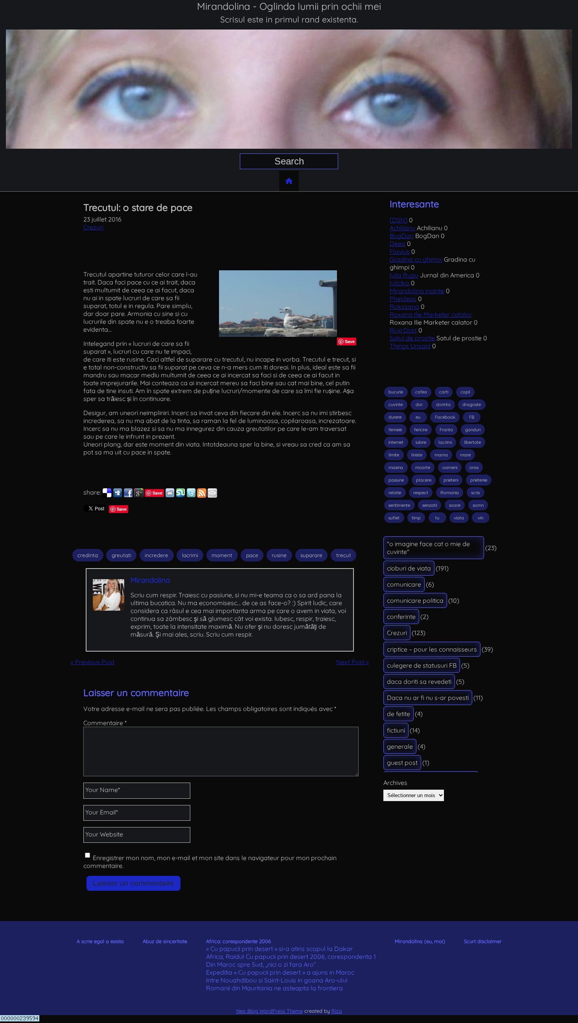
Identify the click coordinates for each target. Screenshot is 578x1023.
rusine (279, 555)
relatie (394, 492)
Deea (397, 243)
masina (395, 467)
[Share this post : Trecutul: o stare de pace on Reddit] (170, 495)
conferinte (401, 616)
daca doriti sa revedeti (419, 681)
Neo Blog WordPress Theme (269, 1011)
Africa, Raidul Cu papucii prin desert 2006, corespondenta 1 (291, 956)
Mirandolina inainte (417, 291)
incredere (156, 555)
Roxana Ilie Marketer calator (431, 314)
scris (475, 492)
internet (395, 442)
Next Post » (352, 662)
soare (454, 505)
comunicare (404, 584)
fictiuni (396, 730)
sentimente (399, 505)
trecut (343, 555)
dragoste (471, 404)
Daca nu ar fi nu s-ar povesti (428, 698)
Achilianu (402, 228)
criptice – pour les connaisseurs (432, 649)
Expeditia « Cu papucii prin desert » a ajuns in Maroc (280, 972)
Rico (336, 1011)
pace (252, 555)
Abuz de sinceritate (165, 941)
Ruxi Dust (403, 330)
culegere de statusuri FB (422, 665)
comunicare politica (415, 600)
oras (474, 467)
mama (441, 455)
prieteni (451, 480)
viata (459, 518)
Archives (395, 783)
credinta (87, 555)
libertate (472, 442)
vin (480, 518)
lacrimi (190, 555)
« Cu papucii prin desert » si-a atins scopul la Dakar (279, 949)
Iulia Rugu (404, 275)
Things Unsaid (410, 346)
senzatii (429, 505)
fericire (420, 429)
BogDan (402, 236)
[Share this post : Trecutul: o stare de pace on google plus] (139, 495)
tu (437, 518)
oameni (449, 467)
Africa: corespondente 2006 (238, 941)
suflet (393, 518)
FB (471, 417)
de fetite (398, 714)
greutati (121, 555)
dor (419, 404)
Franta (446, 429)
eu (418, 417)
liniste (416, 455)
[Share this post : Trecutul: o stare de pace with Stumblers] (180, 495)
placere (423, 480)
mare (465, 455)
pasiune (396, 480)
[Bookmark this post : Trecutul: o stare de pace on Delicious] (107, 495)
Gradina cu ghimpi (416, 259)
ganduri (472, 429)
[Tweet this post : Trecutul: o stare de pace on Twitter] (191, 495)
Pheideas (403, 299)
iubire (421, 442)
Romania (449, 492)
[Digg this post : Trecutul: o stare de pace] (117, 495)
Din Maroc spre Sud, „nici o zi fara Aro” (261, 964)
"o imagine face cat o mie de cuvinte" (428, 548)
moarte (422, 467)
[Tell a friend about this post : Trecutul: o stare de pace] (212, 495)
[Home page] (289, 181)
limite (393, 455)
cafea (421, 392)
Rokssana (404, 306)
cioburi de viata (409, 568)
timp (416, 518)
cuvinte (395, 404)
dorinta (443, 404)
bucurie (395, 392)
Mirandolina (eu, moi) (420, 941)
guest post (402, 762)
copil (465, 392)
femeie (395, 429)
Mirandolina (150, 580)
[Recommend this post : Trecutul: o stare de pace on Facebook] (128, 495)
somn (478, 505)
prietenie (478, 480)
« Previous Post (92, 662)
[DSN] (398, 220)
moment (222, 555)
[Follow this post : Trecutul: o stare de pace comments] (201, 495)
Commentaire (105, 723)
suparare (311, 555)
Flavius (400, 251)
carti (443, 392)
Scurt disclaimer (483, 941)
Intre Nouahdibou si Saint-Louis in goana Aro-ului (276, 980)
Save (350, 341)
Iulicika (399, 283)
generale (400, 746)
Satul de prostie (412, 338)
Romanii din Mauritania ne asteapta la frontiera (274, 988)
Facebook (445, 417)
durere (394, 417)
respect (420, 492)
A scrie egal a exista (100, 941)
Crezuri (93, 227)
